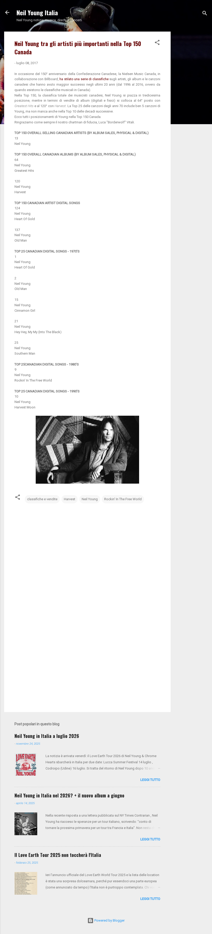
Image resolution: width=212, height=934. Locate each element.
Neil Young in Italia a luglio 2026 (46, 736)
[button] (157, 43)
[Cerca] (205, 14)
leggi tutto (150, 780)
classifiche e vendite (42, 499)
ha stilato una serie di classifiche (84, 79)
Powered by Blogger (109, 920)
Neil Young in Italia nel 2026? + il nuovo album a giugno (69, 795)
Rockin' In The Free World (123, 499)
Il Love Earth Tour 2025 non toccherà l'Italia (57, 854)
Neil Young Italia (37, 12)
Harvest (69, 499)
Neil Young (90, 499)
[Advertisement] (191, 109)
